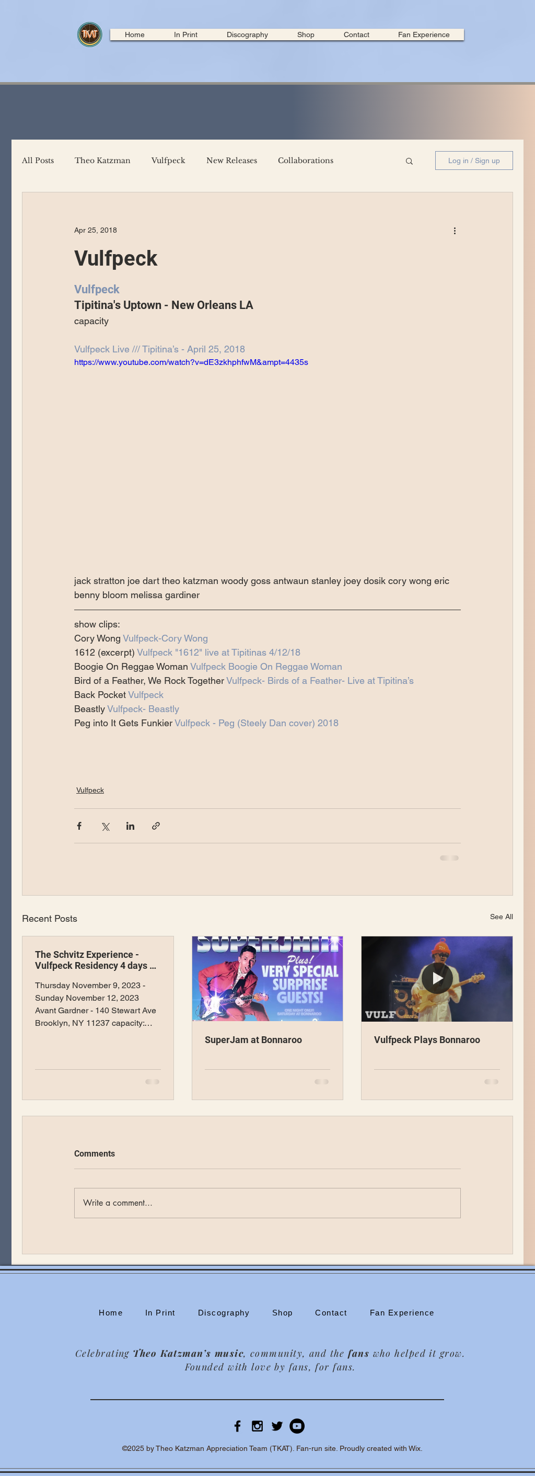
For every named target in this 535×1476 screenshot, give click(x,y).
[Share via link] (156, 826)
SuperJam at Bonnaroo (253, 1039)
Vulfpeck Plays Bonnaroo (427, 1039)
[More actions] (454, 230)
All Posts (38, 160)
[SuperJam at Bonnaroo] (267, 978)
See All (501, 916)
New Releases (231, 160)
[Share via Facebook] (79, 826)
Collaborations (305, 160)
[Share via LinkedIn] (130, 826)
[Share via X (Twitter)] (105, 826)
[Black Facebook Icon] (237, 1426)
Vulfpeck (168, 160)
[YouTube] (297, 1426)
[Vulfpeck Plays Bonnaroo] (437, 978)
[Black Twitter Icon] (277, 1426)
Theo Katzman (103, 160)
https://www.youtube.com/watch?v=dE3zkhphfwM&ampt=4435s (191, 362)
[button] (409, 160)
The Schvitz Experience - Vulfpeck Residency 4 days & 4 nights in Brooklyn (95, 960)
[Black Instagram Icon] (257, 1426)
